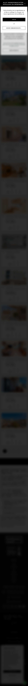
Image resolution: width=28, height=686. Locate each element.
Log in (14, 19)
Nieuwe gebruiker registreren (14, 28)
